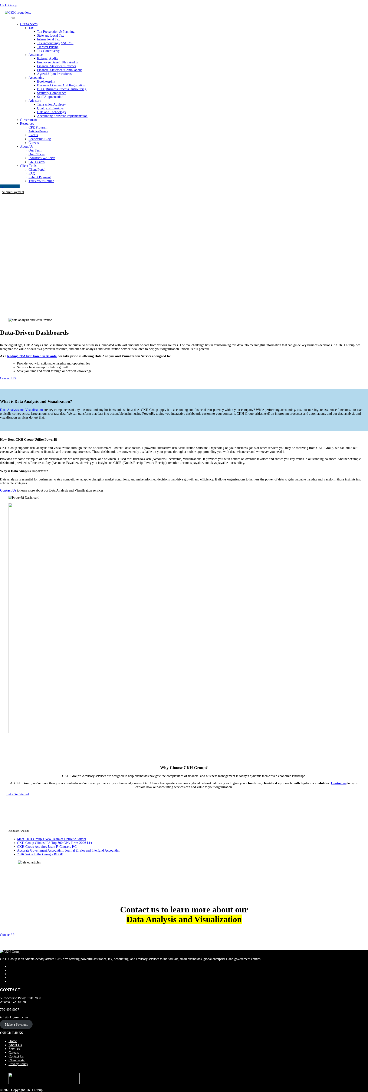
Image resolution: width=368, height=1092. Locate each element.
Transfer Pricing (48, 47)
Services (14, 1049)
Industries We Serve (42, 158)
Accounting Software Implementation (62, 116)
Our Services (28, 24)
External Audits (47, 58)
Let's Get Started (17, 794)
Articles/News (38, 131)
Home (13, 1041)
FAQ (32, 173)
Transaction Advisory (51, 104)
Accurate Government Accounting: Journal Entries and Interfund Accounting (68, 850)
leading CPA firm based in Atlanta (32, 356)
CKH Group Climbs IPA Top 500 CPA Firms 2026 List (54, 843)
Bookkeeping (46, 81)
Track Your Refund (41, 181)
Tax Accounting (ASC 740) (55, 43)
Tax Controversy (48, 51)
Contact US (8, 378)
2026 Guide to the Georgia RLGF (40, 854)
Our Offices (37, 154)
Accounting (36, 77)
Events (33, 135)
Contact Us (8, 490)
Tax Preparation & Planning (56, 31)
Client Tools (28, 165)
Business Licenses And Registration (61, 85)
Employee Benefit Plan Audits (57, 62)
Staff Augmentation (50, 97)
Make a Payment (16, 1024)
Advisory (35, 100)
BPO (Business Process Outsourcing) (62, 89)
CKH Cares (37, 162)
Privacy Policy (18, 1064)
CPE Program (38, 127)
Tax (31, 28)
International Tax (48, 39)
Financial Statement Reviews (56, 66)
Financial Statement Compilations (59, 70)
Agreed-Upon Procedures (54, 74)
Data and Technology (51, 112)
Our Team (35, 150)
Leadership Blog (40, 139)
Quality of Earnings (50, 108)
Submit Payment (40, 177)
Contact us (338, 783)
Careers (34, 142)
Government (28, 119)
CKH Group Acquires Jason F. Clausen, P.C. (47, 846)
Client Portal (37, 169)
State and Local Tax (50, 35)
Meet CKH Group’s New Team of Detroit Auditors (51, 839)
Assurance (36, 54)
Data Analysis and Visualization (21, 410)
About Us (26, 146)
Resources (27, 123)
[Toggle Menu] (13, 18)
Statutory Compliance (51, 93)
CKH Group (8, 5)
